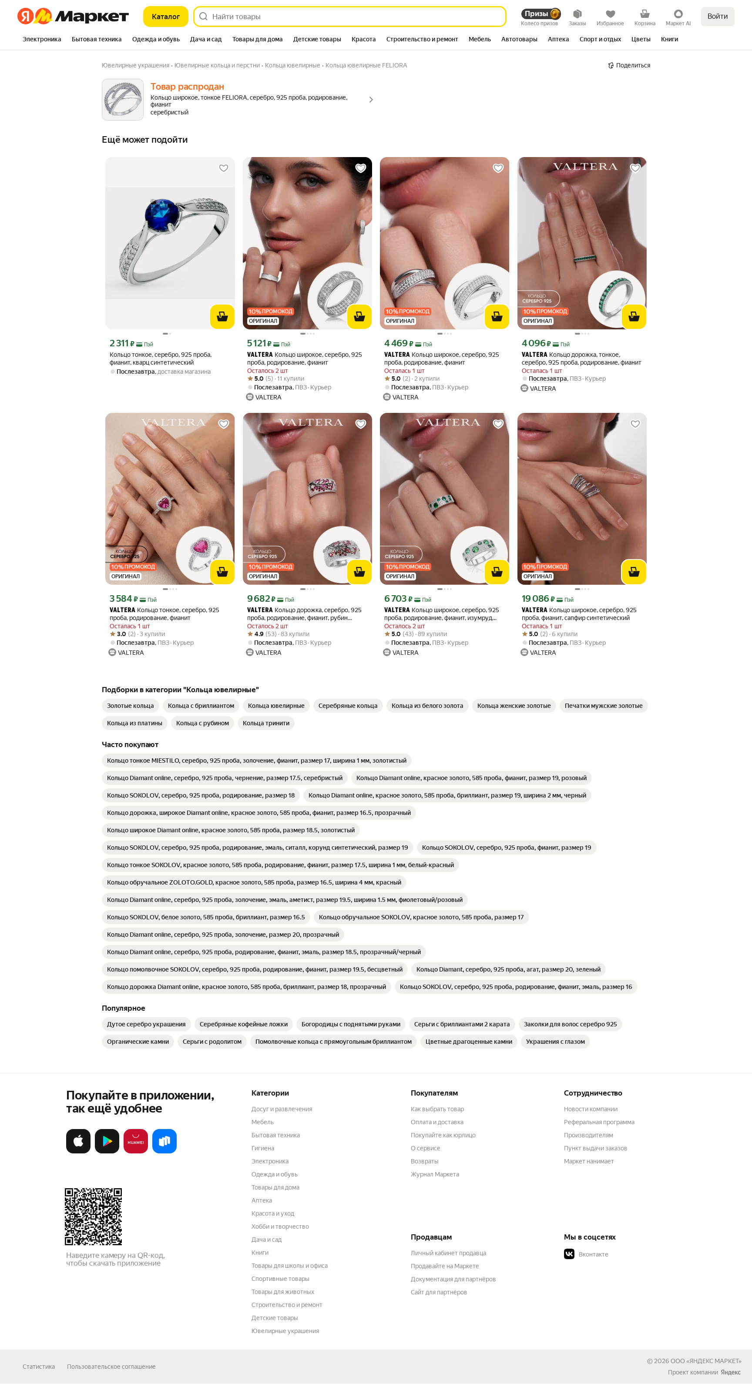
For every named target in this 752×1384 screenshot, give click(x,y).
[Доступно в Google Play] (107, 1152)
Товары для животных (283, 1291)
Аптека (262, 1200)
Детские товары (275, 1317)
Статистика (39, 1366)
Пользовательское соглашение (111, 1366)
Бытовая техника (276, 1135)
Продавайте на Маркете (445, 1266)
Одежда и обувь (275, 1174)
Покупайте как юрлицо (443, 1135)
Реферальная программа (599, 1122)
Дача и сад (267, 1239)
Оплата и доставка (437, 1122)
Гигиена (263, 1148)
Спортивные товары (280, 1278)
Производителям (588, 1135)
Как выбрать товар (437, 1109)
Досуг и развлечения (282, 1109)
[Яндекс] (731, 1372)
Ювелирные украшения (285, 1330)
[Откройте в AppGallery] (136, 1152)
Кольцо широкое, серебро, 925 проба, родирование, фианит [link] (304, 358)
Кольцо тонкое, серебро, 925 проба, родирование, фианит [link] (164, 614)
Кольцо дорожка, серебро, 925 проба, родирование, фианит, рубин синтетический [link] (304, 614)
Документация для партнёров (453, 1279)
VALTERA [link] (260, 355)
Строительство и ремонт (287, 1304)
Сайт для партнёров (439, 1292)
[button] (625, 1254)
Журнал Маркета (435, 1174)
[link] (130, 706)
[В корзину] (222, 317)
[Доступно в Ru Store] (164, 1152)
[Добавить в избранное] (224, 168)
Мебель (263, 1122)
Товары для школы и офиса (290, 1265)
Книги (260, 1252)
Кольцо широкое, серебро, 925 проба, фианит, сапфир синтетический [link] (579, 614)
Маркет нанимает (589, 1161)
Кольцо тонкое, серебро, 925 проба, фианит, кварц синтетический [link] (161, 358)
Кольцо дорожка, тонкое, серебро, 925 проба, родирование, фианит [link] (581, 358)
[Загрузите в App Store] (78, 1152)
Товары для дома (275, 1187)
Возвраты (425, 1161)
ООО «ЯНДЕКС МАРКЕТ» (706, 1360)
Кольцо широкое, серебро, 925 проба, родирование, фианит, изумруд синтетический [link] (441, 614)
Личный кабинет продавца (448, 1253)
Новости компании (591, 1109)
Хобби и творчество (280, 1226)
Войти (718, 16)
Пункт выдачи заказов (596, 1148)
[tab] (42, 40)
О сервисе (425, 1148)
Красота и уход (273, 1213)
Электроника (270, 1161)
